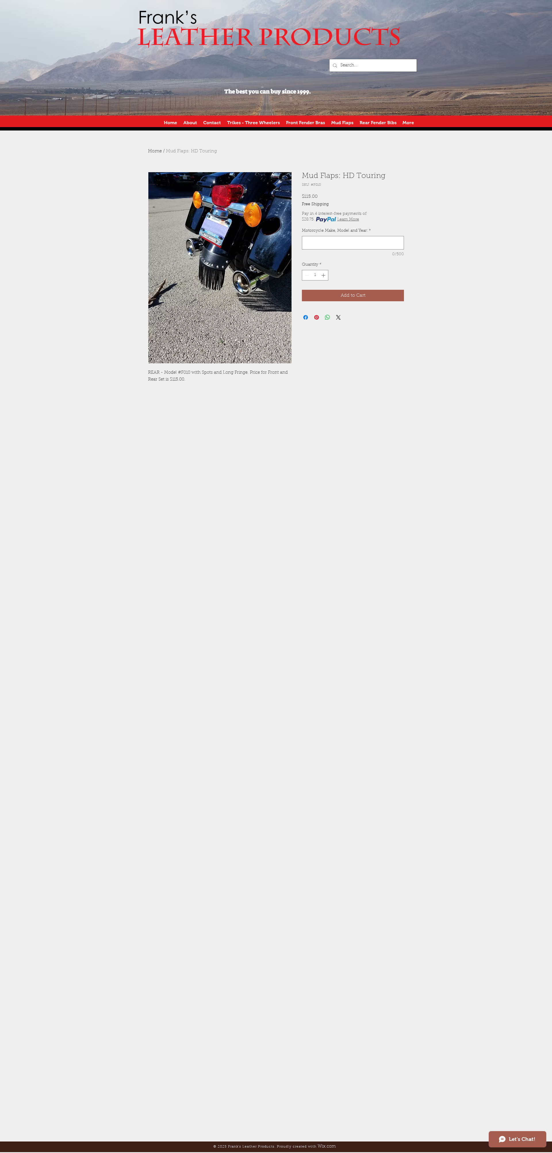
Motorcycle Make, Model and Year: (336, 231)
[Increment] (323, 275)
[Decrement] (306, 275)
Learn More (348, 220)
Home (155, 151)
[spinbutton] (315, 275)
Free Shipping (315, 204)
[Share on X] (338, 317)
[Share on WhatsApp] (327, 317)
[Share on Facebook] (305, 317)
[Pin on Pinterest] (316, 317)
